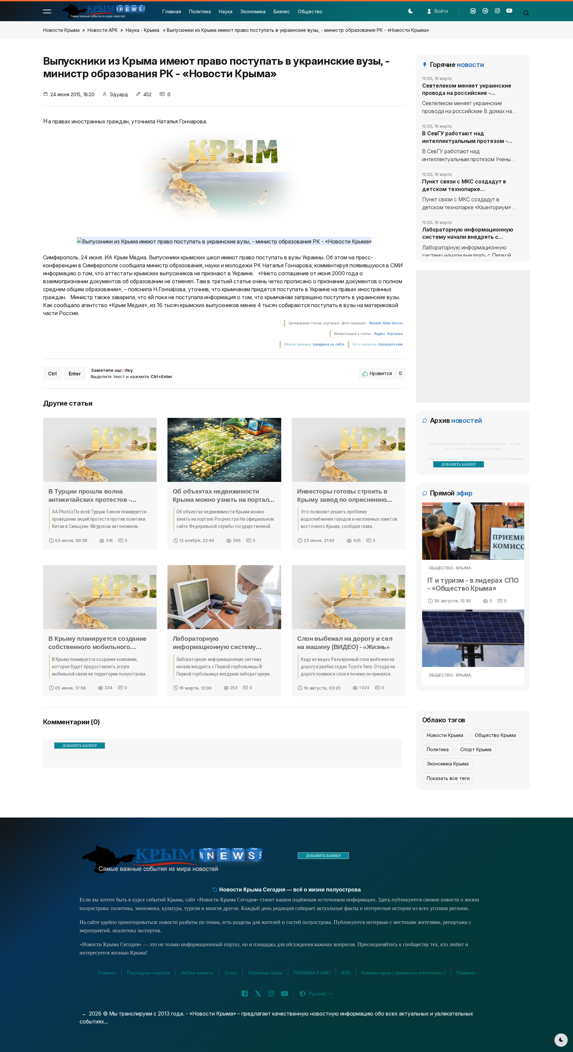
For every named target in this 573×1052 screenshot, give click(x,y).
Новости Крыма (61, 30)
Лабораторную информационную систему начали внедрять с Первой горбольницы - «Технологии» (467, 233)
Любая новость (197, 972)
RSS (345, 972)
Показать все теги (448, 778)
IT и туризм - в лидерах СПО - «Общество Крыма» (473, 584)
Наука (225, 11)
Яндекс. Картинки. (389, 334)
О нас (230, 972)
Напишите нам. (391, 344)
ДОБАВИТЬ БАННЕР (79, 746)
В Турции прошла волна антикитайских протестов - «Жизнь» (89, 499)
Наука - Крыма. (143, 30)
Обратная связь (265, 972)
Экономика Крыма (448, 763)
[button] (47, 11)
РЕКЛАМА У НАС (311, 972)
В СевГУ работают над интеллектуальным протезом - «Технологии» (465, 137)
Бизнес (282, 11)
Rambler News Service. (386, 323)
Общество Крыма (495, 735)
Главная (171, 11)
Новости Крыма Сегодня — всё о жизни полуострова (289, 889)
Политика (200, 11)
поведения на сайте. (328, 344)
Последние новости (148, 972)
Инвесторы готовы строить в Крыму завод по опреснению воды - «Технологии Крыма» (342, 499)
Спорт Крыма (475, 749)
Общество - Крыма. (450, 568)
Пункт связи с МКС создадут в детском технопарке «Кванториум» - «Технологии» (464, 185)
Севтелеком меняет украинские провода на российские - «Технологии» (466, 89)
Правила (465, 972)
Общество (310, 11)
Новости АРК (103, 30)
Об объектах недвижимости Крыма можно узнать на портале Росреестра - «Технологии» (223, 499)
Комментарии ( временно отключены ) (403, 972)
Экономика (253, 11)
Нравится (386, 373)
